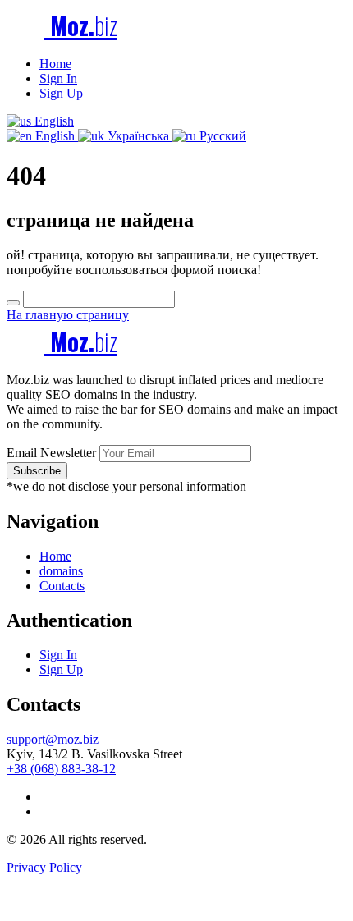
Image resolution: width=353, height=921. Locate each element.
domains (61, 571)
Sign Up (61, 93)
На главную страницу (68, 315)
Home (55, 64)
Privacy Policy (44, 867)
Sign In (58, 78)
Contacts (62, 586)
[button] (40, 121)
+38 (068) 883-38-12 (61, 769)
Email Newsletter (51, 453)
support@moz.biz (53, 739)
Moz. (80, 25)
